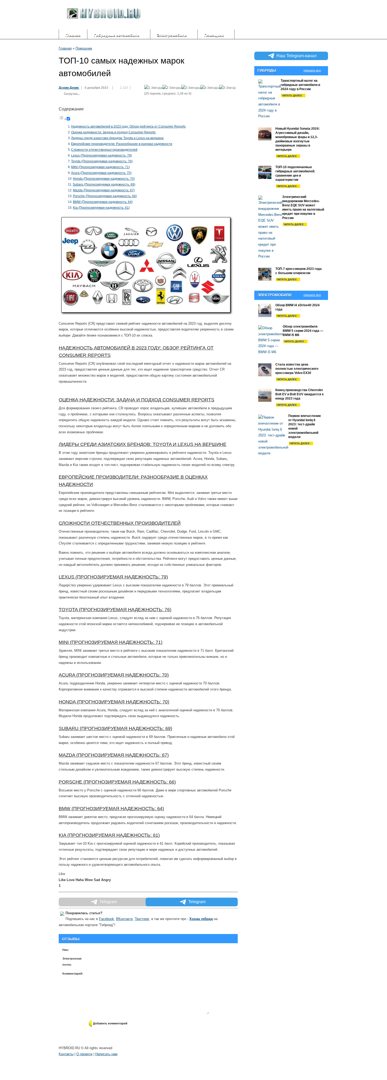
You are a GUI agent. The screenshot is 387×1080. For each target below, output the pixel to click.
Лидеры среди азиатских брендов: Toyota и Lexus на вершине (117, 138)
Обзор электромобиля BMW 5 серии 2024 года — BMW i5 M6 (303, 331)
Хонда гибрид (201, 919)
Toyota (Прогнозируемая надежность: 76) (102, 161)
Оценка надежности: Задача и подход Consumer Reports (113, 132)
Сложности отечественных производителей (104, 150)
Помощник (84, 48)
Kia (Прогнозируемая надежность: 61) (101, 208)
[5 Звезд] (227, 88)
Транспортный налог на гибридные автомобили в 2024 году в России (300, 85)
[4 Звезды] (209, 88)
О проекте (84, 1054)
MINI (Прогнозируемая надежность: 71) (100, 167)
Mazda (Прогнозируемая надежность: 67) (104, 190)
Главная (73, 35)
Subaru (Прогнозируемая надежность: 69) (104, 184)
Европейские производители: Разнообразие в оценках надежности (121, 144)
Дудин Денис (69, 88)
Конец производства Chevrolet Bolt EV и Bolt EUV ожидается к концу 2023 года (299, 394)
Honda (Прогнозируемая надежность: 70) (104, 179)
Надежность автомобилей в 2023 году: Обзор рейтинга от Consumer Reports (128, 126)
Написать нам (106, 1054)
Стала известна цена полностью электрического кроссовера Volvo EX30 (296, 369)
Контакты (66, 1054)
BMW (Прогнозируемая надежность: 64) (103, 202)
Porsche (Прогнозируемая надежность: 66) (105, 196)
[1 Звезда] (153, 88)
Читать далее (292, 95)
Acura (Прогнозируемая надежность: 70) (101, 173)
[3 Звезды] (190, 88)
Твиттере (142, 919)
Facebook (106, 919)
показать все (312, 70)
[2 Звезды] (171, 88)
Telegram (197, 901)
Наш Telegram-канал (296, 55)
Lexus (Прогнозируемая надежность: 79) (101, 155)
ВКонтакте (124, 919)
